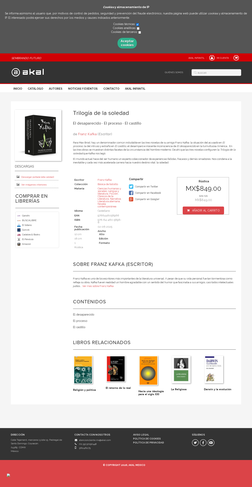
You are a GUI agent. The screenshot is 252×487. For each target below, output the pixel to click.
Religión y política (84, 390)
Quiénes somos (174, 72)
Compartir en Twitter (146, 186)
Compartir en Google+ (146, 199)
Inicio (17, 88)
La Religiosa (179, 389)
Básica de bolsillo (108, 184)
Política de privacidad (148, 442)
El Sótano (27, 225)
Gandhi (26, 215)
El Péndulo (27, 239)
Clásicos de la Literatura (105, 197)
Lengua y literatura (108, 192)
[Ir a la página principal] (28, 71)
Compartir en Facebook (147, 192)
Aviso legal (141, 434)
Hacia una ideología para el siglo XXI (151, 393)
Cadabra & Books (31, 234)
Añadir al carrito (206, 210)
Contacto (111, 88)
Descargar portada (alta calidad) (37, 177)
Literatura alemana (109, 201)
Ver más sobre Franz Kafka (98, 286)
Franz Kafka (87, 134)
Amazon (26, 244)
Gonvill (25, 229)
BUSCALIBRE (29, 220)
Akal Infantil (135, 88)
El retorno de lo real (118, 388)
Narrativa (115, 198)
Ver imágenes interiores (34, 184)
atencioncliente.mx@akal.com (95, 440)
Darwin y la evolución (217, 389)
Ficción (113, 193)
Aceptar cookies (127, 43)
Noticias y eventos (83, 88)
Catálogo (35, 88)
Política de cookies (147, 438)
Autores (55, 88)
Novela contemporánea (107, 205)
